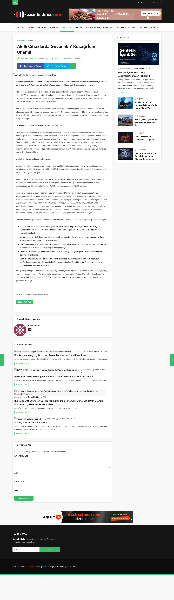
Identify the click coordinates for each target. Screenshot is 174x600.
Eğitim (79, 27)
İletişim (144, 27)
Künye (154, 27)
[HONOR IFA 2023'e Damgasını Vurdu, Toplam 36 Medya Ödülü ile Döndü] (45, 370)
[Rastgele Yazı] (15, 2)
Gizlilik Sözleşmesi (126, 27)
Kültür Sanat (93, 27)
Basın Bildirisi (27, 59)
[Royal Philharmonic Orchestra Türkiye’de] (125, 137)
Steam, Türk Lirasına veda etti (30, 422)
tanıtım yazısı (71, 566)
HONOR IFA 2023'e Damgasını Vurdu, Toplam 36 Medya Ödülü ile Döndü (53, 376)
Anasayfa (19, 27)
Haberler (107, 27)
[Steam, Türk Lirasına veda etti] (27, 419)
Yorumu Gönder (24, 498)
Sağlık (31, 27)
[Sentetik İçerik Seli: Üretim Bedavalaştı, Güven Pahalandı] (138, 54)
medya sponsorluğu (45, 566)
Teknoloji (67, 27)
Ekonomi (42, 27)
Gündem (54, 27)
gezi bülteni (60, 566)
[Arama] (134, 2)
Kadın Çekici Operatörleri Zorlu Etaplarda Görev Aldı (146, 122)
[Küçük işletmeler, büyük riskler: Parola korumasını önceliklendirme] (42, 351)
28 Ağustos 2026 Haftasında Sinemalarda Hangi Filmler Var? (146, 105)
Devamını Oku (22, 363)
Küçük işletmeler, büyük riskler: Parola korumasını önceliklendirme (50, 355)
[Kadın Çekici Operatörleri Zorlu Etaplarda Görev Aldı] (125, 120)
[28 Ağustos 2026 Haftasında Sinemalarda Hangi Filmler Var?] (125, 103)
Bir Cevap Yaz (24, 302)
